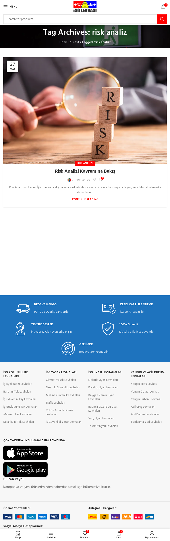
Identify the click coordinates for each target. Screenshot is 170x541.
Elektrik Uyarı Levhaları (103, 380)
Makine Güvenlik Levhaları (63, 395)
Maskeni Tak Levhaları (17, 414)
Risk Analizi (85, 163)
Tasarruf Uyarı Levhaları (103, 426)
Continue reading (85, 199)
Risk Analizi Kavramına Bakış (85, 171)
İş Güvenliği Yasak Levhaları (63, 422)
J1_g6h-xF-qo (81, 180)
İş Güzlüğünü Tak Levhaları (20, 406)
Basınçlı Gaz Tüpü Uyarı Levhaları (103, 408)
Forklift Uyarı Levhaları (103, 387)
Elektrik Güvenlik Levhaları (63, 387)
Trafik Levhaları (55, 402)
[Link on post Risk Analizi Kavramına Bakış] (85, 110)
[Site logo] (85, 6)
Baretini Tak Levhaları (17, 391)
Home (64, 42)
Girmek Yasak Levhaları (61, 380)
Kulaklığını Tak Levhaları (18, 422)
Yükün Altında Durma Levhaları (59, 412)
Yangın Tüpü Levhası (144, 384)
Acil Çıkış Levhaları (143, 406)
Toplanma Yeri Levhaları (146, 422)
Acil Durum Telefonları (145, 414)
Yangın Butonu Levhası (145, 399)
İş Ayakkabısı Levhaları (17, 384)
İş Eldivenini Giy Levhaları (19, 399)
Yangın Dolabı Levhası (145, 391)
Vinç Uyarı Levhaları (101, 418)
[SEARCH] (162, 19)
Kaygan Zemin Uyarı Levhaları (101, 397)
